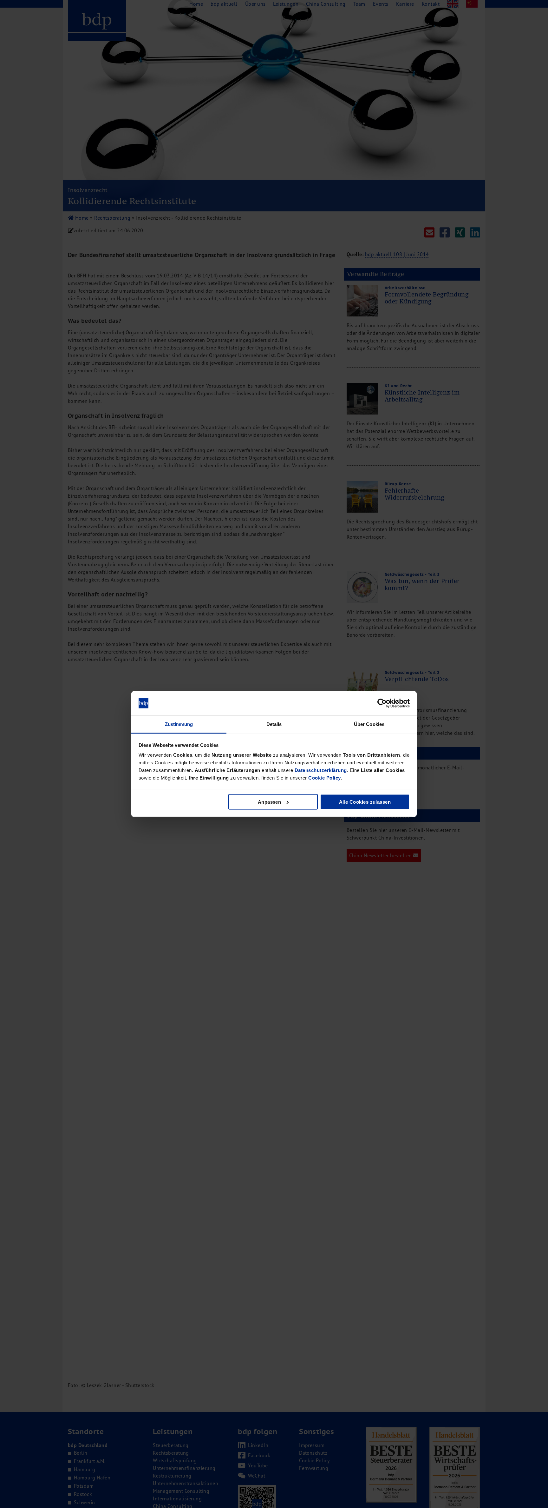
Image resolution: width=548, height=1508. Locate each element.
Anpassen (269, 801)
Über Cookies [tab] (369, 724)
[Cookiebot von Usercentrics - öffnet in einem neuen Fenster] (382, 703)
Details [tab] (274, 724)
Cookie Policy (324, 778)
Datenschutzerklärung (321, 770)
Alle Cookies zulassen (365, 801)
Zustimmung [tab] (179, 724)
